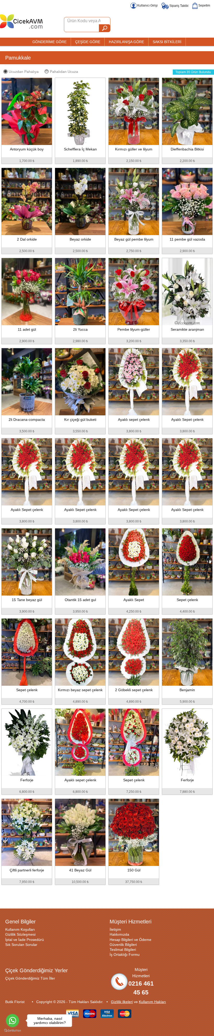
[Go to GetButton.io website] (12, 1030)
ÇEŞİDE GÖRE (87, 42)
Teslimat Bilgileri (123, 949)
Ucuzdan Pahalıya (24, 71)
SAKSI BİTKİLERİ (167, 42)
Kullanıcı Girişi (147, 5)
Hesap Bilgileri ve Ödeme (130, 940)
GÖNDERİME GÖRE (49, 42)
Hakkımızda (119, 934)
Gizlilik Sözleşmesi (20, 934)
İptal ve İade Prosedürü (24, 940)
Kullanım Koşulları (20, 929)
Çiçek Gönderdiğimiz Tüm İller (30, 978)
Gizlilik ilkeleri (122, 1002)
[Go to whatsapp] (12, 1020)
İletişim (115, 929)
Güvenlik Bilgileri (123, 944)
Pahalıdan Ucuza (64, 71)
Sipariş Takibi (178, 6)
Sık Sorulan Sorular (21, 944)
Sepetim (204, 5)
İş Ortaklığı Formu (125, 954)
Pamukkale (18, 57)
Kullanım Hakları (152, 1002)
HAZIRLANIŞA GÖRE (126, 42)
